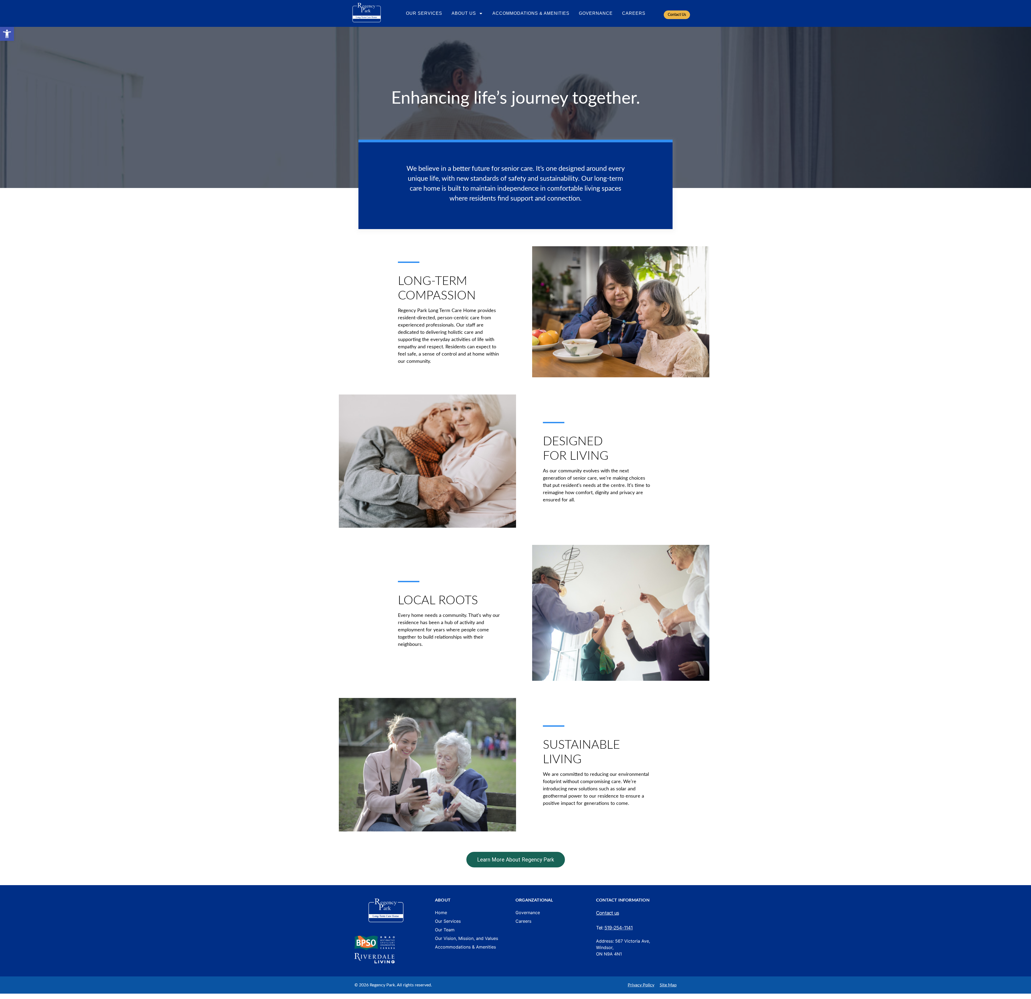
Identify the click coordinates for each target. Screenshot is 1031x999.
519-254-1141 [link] (618, 928)
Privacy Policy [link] (641, 985)
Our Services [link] (424, 13)
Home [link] (441, 912)
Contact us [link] (607, 913)
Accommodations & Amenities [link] (530, 13)
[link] (7, 34)
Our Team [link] (445, 929)
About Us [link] (464, 13)
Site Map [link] (668, 985)
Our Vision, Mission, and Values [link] (466, 938)
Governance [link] (596, 13)
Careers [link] (633, 13)
